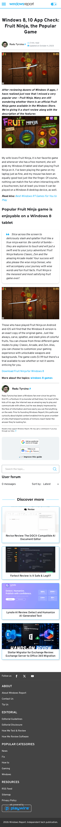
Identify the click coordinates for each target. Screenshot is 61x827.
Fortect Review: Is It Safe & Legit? (30, 576)
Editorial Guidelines (12, 719)
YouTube (32, 676)
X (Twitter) (24, 676)
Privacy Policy (9, 800)
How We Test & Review (14, 730)
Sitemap (6, 794)
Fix (3, 756)
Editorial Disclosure (12, 724)
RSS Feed (7, 788)
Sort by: (36, 484)
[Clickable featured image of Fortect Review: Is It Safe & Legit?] (30, 559)
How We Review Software (15, 736)
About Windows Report (14, 693)
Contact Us (7, 698)
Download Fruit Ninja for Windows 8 (23, 371)
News (5, 751)
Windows (6, 774)
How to (5, 762)
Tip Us (5, 704)
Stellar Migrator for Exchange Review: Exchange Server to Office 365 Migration (30, 654)
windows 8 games (41, 378)
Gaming (6, 768)
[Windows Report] (21, 4)
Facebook (16, 676)
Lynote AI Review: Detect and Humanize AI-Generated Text (30, 614)
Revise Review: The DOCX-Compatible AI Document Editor (30, 537)
